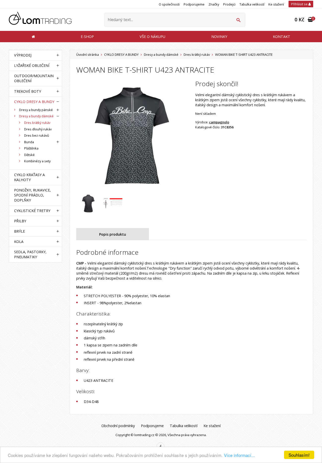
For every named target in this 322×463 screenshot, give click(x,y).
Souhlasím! (299, 455)
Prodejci (229, 4)
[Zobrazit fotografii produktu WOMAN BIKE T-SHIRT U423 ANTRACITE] (132, 135)
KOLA (18, 241)
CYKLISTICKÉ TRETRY (32, 210)
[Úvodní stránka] (40, 20)
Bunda (29, 142)
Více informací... (239, 455)
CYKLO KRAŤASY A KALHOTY (29, 177)
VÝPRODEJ (22, 55)
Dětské (29, 154)
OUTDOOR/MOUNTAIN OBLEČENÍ (34, 78)
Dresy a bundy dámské (161, 54)
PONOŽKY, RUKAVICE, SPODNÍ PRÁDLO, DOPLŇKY (32, 195)
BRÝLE (19, 231)
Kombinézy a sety (37, 161)
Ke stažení (276, 4)
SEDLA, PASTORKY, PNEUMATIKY (30, 254)
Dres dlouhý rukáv (38, 129)
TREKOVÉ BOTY (27, 91)
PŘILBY (20, 221)
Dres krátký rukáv (197, 54)
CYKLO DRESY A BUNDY (121, 54)
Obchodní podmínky (118, 425)
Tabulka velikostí (251, 4)
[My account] (238, 20)
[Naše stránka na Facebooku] (160, 446)
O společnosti (169, 4)
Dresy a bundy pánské (36, 110)
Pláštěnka (31, 148)
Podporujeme (194, 4)
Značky (214, 4)
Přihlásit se (299, 4)
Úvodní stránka (87, 54)
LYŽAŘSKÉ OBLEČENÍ (31, 65)
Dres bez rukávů (36, 135)
